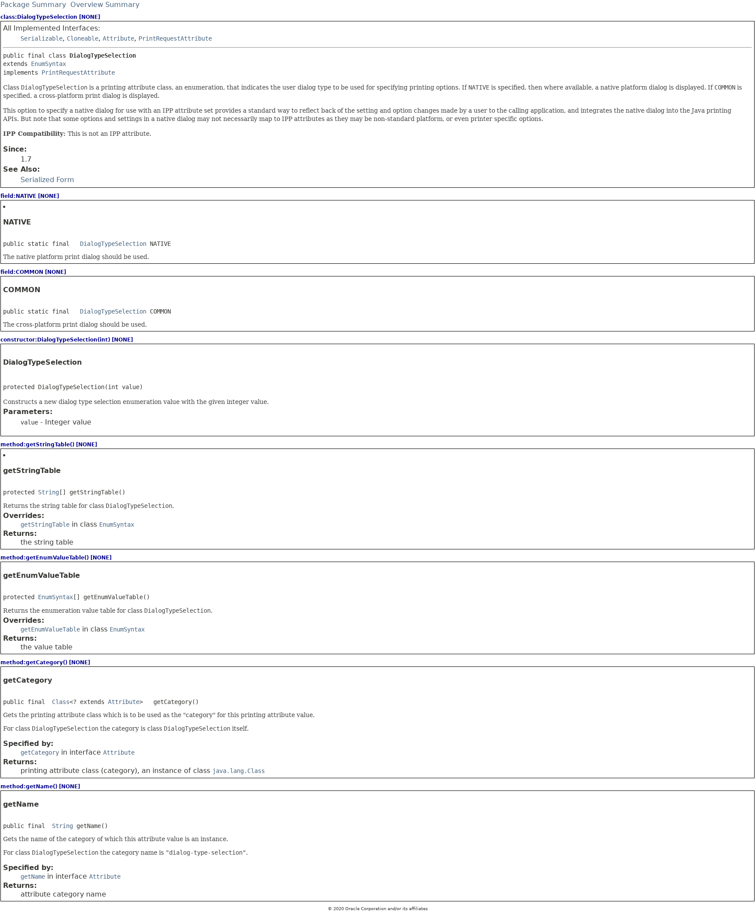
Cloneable (82, 38)
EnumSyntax (48, 63)
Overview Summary (104, 4)
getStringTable (45, 524)
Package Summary (33, 4)
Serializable (41, 38)
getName (33, 876)
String (48, 492)
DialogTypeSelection (113, 243)
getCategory (40, 752)
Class (60, 701)
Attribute (118, 38)
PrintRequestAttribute (175, 38)
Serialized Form (47, 180)
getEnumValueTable (50, 629)
